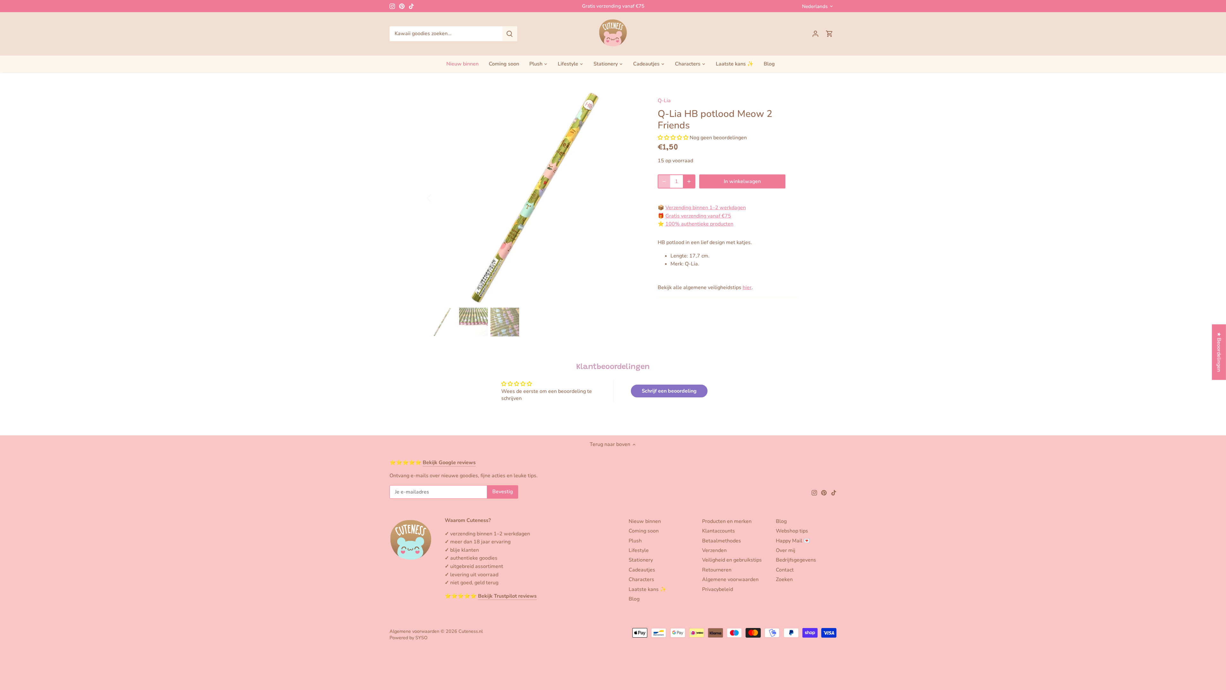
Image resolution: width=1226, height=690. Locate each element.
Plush (635, 540)
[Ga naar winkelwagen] (829, 33)
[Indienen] (509, 34)
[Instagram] (392, 6)
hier (747, 287)
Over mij (785, 550)
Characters (641, 579)
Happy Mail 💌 (793, 540)
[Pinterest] (402, 6)
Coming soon (644, 530)
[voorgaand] (437, 198)
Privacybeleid (717, 589)
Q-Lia (664, 100)
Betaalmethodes (721, 540)
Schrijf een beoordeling (669, 391)
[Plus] (689, 181)
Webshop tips (792, 530)
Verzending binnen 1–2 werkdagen (705, 207)
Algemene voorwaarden (730, 579)
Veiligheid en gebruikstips (732, 560)
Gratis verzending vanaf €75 (613, 6)
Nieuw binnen (645, 521)
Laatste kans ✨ (647, 589)
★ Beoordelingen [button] (1218, 352)
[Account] (815, 33)
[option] (535, 197)
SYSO (421, 637)
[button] (673, 137)
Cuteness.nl (470, 631)
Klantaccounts (718, 530)
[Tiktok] (411, 6)
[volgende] (633, 198)
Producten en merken (727, 521)
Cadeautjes (642, 569)
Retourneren (716, 569)
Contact (785, 569)
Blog (634, 598)
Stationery (641, 560)
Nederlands (815, 6)
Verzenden (714, 550)
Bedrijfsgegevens (796, 560)
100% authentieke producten (699, 223)
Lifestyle (639, 550)
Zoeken (784, 579)
